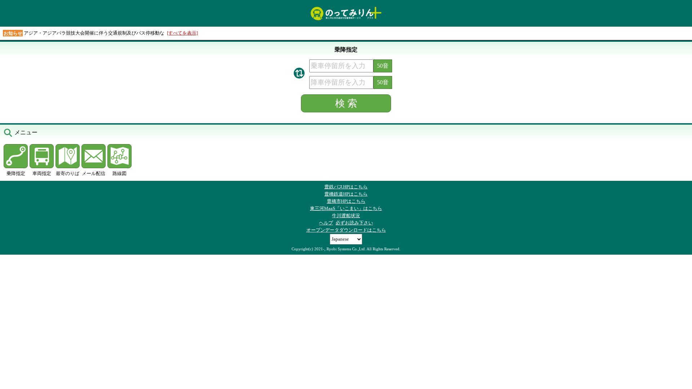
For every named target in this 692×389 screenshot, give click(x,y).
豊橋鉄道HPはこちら (346, 194)
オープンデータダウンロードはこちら (346, 230)
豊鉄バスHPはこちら (346, 186)
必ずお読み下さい (354, 222)
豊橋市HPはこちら (346, 201)
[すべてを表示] (182, 33)
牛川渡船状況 (346, 215)
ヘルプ (326, 222)
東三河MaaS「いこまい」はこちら (346, 208)
